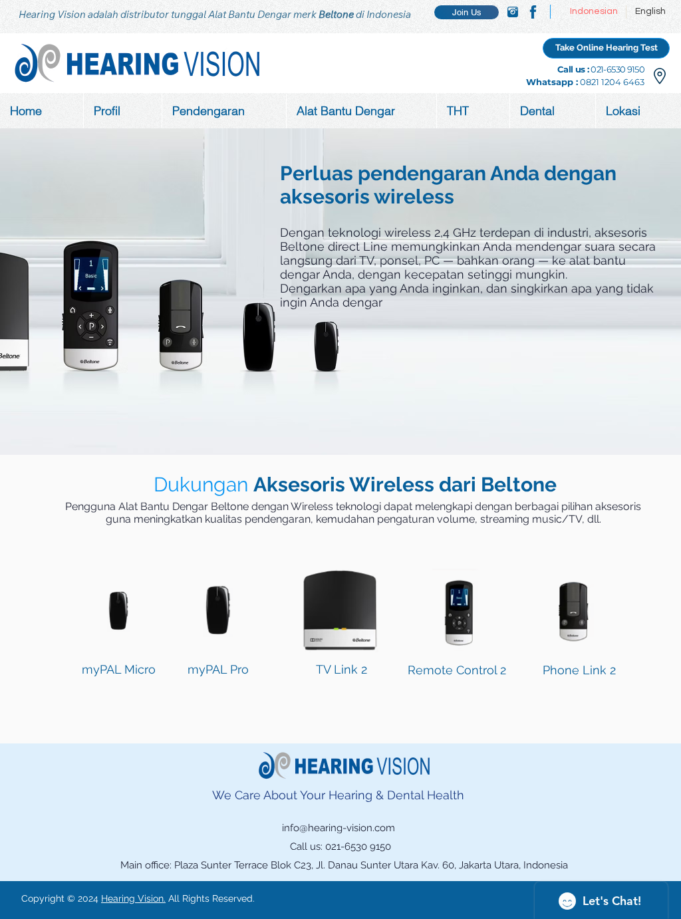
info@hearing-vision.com (338, 828)
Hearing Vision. (133, 898)
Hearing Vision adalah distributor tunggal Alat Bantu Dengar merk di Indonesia (215, 14)
